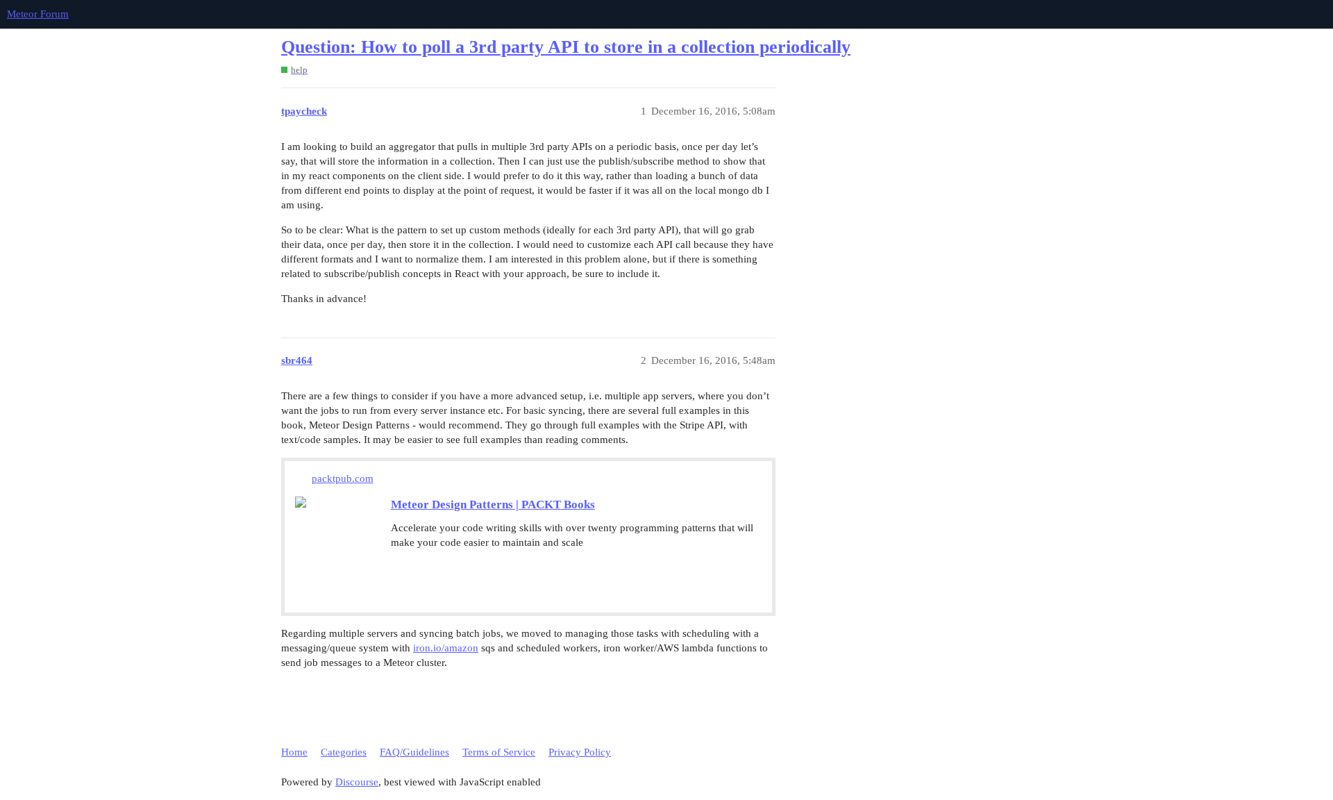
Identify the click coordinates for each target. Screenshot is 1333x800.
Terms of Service (498, 752)
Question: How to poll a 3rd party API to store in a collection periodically (565, 47)
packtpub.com (343, 478)
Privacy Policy (579, 752)
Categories (344, 752)
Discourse (356, 782)
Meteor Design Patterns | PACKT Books (493, 504)
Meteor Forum (38, 13)
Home (294, 752)
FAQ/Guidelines (414, 752)
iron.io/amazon (445, 647)
